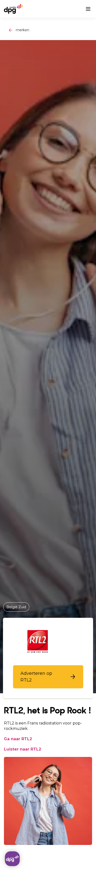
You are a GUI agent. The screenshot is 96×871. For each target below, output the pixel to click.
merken (22, 30)
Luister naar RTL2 (22, 749)
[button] (48, 676)
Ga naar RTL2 (18, 739)
